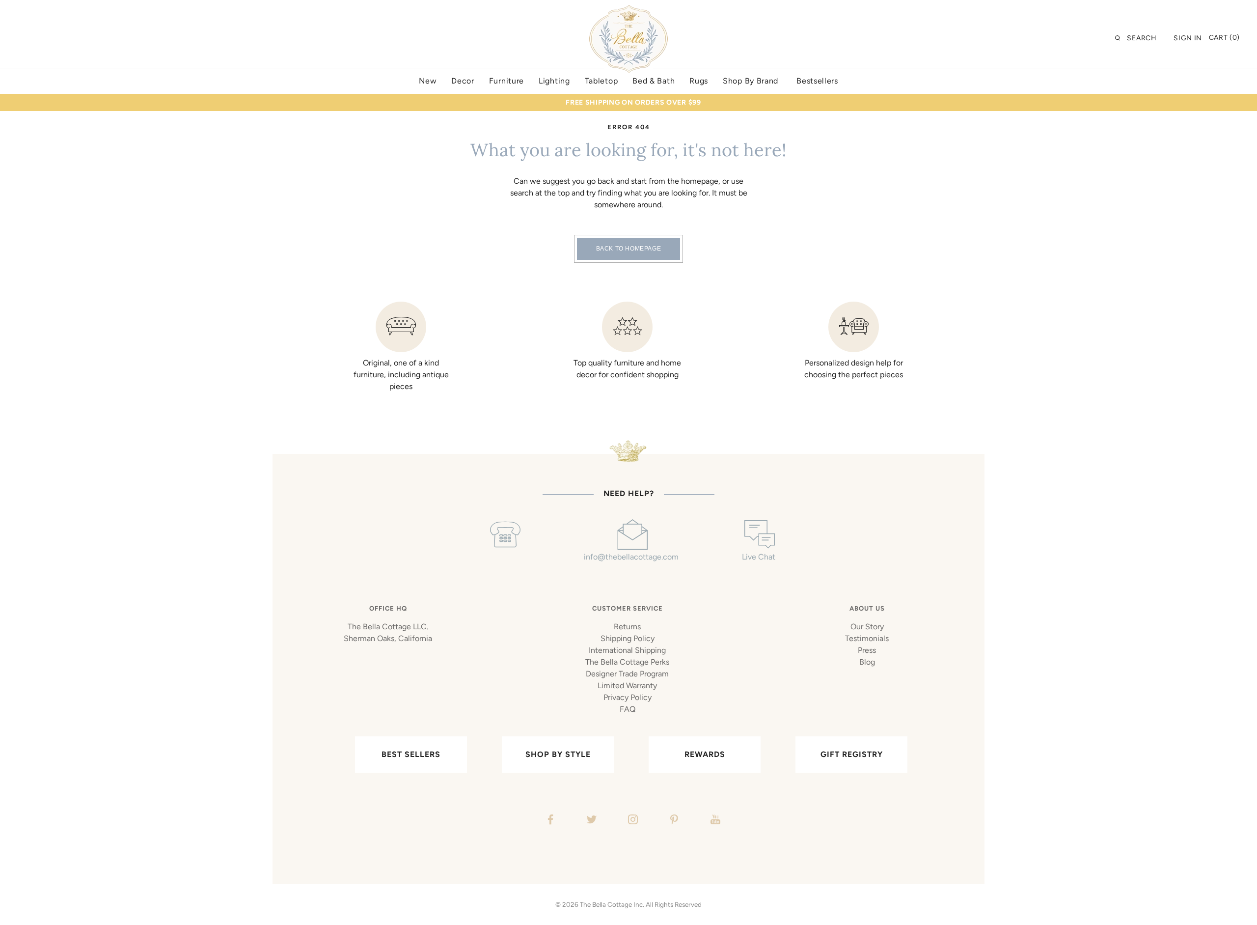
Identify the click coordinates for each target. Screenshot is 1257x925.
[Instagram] (632, 820)
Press (867, 650)
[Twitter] (590, 820)
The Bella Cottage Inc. (612, 904)
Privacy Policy (627, 697)
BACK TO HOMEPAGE (628, 248)
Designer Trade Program (627, 673)
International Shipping (627, 650)
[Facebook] (549, 820)
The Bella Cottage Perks (627, 662)
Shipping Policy (628, 638)
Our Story (867, 626)
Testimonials (867, 638)
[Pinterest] (673, 820)
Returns (627, 626)
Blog (867, 662)
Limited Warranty (627, 685)
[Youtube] (714, 820)
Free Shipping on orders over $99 (633, 102)
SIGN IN (1188, 38)
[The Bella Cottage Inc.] (628, 10)
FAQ (627, 709)
